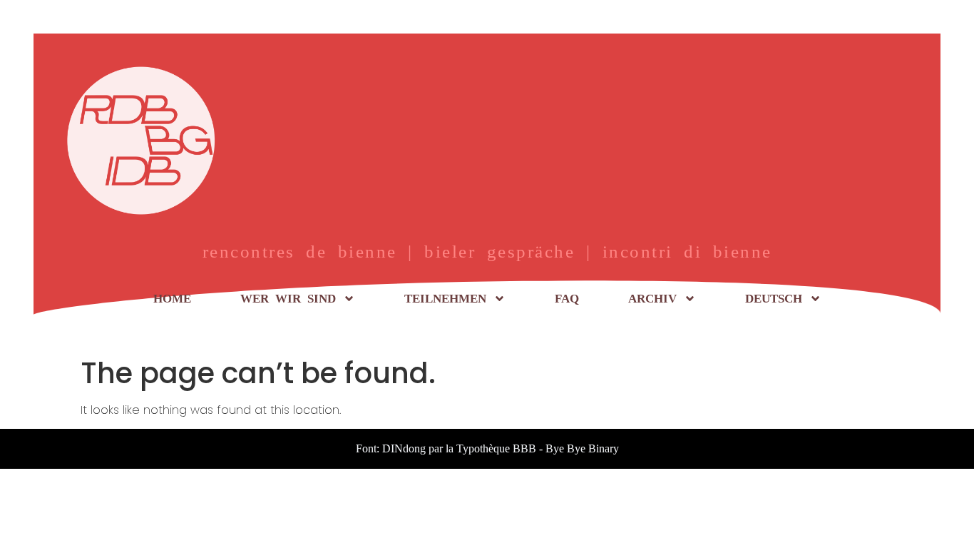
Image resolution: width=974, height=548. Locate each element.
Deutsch (773, 298)
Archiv (652, 298)
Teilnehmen (445, 298)
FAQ (567, 298)
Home (172, 298)
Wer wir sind (288, 298)
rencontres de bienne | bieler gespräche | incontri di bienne (487, 251)
